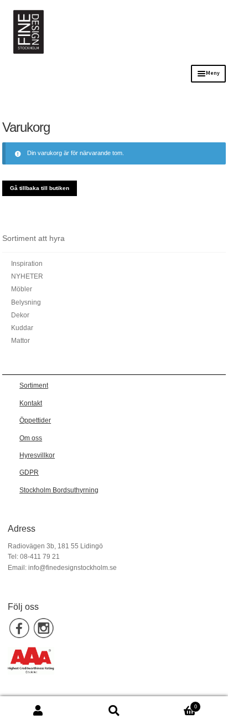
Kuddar (22, 328)
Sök (114, 711)
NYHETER (27, 276)
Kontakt (30, 403)
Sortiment (33, 385)
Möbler (21, 289)
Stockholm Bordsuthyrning (59, 490)
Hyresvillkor (37, 455)
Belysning (26, 302)
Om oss (30, 438)
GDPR (29, 472)
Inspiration (27, 264)
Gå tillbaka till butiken (39, 188)
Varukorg (174, 703)
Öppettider (35, 420)
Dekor (20, 315)
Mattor (20, 340)
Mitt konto (38, 711)
